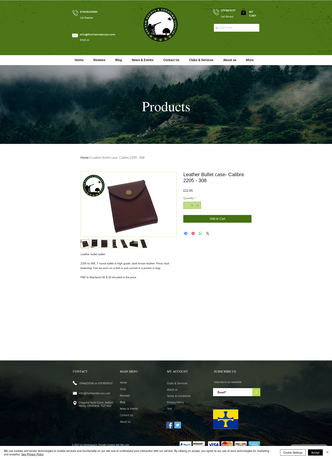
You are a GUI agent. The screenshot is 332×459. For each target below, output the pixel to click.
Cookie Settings (292, 452)
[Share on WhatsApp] (200, 233)
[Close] (327, 452)
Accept (315, 452)
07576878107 (105, 383)
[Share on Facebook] (185, 233)
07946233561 (87, 383)
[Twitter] (177, 425)
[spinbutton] (192, 205)
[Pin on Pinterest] (193, 233)
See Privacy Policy (32, 454)
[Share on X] (207, 233)
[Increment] (198, 205)
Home (85, 157)
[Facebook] (169, 425)
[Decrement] (186, 205)
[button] (243, 11)
